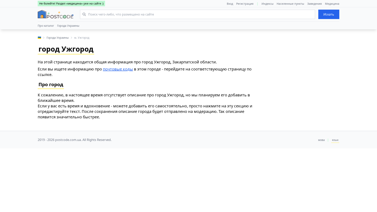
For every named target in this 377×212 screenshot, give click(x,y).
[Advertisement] (302, 71)
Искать (328, 14)
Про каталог (46, 25)
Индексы (268, 3)
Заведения (314, 3)
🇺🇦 (39, 37)
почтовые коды (118, 69)
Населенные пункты (290, 3)
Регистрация (244, 3)
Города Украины (68, 25)
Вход (230, 3)
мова (321, 140)
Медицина (332, 3)
